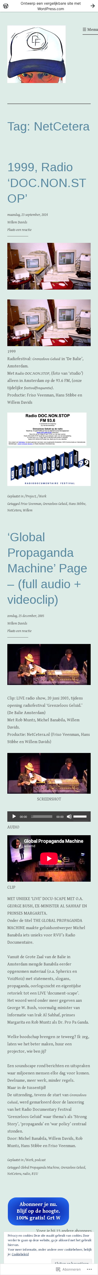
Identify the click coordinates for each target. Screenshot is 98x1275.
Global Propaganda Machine (40, 1168)
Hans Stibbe (77, 504)
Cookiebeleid (20, 1254)
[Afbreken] (69, 816)
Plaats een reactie (19, 230)
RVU (35, 1174)
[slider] (80, 816)
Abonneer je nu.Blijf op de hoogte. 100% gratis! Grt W (38, 1211)
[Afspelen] (14, 816)
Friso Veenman (31, 504)
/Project (30, 496)
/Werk (41, 496)
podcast (40, 1160)
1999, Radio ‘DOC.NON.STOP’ (46, 182)
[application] (49, 816)
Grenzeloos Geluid (55, 504)
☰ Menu (90, 29)
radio (26, 1174)
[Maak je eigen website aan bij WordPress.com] (49, 6)
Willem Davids (17, 222)
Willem (27, 510)
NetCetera (14, 510)
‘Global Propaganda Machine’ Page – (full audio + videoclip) (47, 568)
